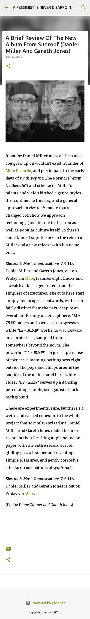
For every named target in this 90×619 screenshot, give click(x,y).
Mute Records (18, 170)
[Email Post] (8, 550)
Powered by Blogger (48, 603)
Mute (29, 278)
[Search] (83, 7)
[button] (8, 66)
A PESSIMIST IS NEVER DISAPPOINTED (45, 7)
